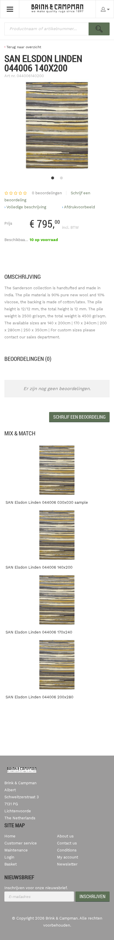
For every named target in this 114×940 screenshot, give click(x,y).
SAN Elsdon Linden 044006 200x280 (39, 697)
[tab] (19, 433)
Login (9, 857)
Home (9, 836)
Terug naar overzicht (23, 47)
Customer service (20, 843)
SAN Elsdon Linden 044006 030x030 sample (47, 502)
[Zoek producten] (99, 28)
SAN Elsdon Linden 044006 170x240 (39, 632)
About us (65, 836)
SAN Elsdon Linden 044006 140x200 (39, 567)
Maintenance (16, 850)
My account (67, 857)
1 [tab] (53, 178)
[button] (79, 417)
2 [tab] (61, 178)
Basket (10, 864)
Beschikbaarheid (19, 240)
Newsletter (67, 864)
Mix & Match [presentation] (19, 433)
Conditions (67, 850)
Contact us (67, 843)
